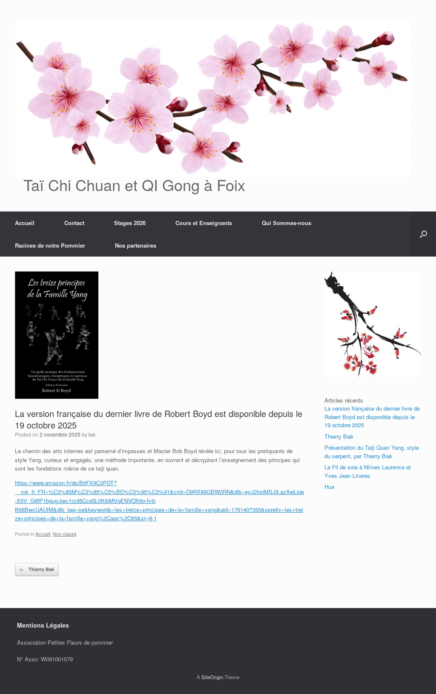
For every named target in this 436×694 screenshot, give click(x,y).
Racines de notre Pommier (50, 245)
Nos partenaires (135, 245)
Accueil (24, 223)
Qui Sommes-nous (286, 223)
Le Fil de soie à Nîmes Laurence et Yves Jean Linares (367, 471)
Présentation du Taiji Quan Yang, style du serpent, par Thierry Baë (371, 451)
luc (92, 434)
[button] (423, 234)
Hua (329, 487)
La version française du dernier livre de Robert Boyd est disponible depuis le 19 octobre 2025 (372, 416)
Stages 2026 (130, 223)
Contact (74, 223)
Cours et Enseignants (203, 223)
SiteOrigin (212, 677)
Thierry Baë (37, 569)
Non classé (64, 533)
